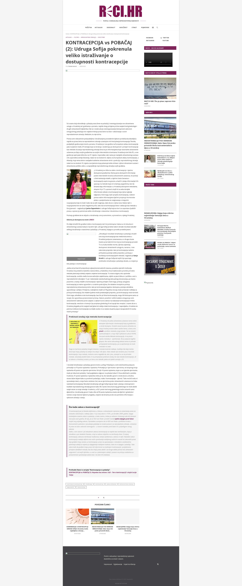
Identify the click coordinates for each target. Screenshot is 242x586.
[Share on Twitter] (103, 497)
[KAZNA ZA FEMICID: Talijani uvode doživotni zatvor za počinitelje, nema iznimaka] (150, 245)
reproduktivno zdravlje (126, 484)
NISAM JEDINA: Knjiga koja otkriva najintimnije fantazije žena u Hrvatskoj (127, 529)
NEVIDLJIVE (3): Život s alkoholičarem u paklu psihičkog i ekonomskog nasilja (165, 173)
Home (67, 34)
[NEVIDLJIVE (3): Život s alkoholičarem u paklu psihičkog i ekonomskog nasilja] (150, 173)
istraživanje (88, 484)
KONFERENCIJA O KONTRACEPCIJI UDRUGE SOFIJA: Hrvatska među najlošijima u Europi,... (77, 529)
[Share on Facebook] (101, 497)
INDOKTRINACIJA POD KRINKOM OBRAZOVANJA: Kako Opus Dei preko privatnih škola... (102, 529)
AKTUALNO (98, 27)
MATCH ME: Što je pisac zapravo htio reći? (159, 102)
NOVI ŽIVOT (123, 27)
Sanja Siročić (70, 487)
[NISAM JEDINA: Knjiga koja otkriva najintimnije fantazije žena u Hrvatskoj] (127, 516)
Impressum (108, 564)
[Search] (157, 27)
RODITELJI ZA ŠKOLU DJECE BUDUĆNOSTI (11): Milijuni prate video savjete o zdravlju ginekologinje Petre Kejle (166, 159)
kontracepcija (99, 484)
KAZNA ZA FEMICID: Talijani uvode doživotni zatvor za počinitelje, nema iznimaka (166, 244)
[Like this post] (99, 497)
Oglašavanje (117, 564)
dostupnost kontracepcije (74, 484)
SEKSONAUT (111, 27)
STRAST (134, 27)
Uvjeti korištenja (129, 564)
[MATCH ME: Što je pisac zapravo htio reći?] (160, 88)
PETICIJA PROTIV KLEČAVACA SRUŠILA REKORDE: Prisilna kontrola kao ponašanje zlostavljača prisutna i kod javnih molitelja (166, 230)
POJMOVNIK (145, 27)
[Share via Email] (105, 497)
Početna (88, 27)
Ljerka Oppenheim (111, 484)
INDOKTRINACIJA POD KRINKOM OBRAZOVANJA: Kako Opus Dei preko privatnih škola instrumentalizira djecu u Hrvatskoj (160, 144)
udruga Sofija (81, 487)
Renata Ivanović (72, 66)
